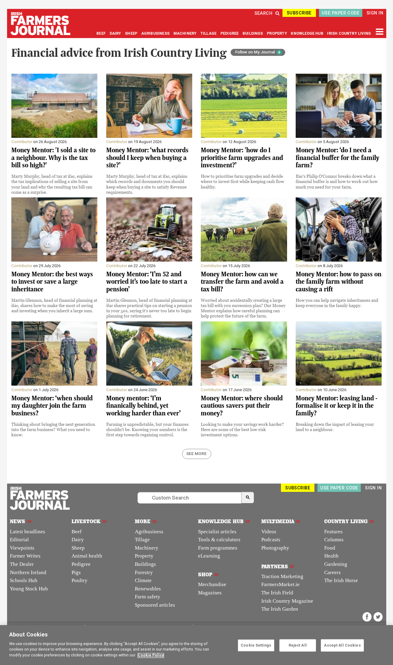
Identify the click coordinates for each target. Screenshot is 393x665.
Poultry (80, 580)
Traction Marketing (282, 576)
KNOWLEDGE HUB (307, 33)
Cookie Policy (151, 655)
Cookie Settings (256, 645)
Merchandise (212, 584)
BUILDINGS (253, 33)
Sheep (78, 548)
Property (144, 556)
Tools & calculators (219, 539)
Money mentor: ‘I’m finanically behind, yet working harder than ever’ (143, 406)
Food (329, 548)
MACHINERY (185, 33)
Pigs (76, 572)
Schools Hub (23, 580)
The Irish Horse (341, 580)
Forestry (144, 572)
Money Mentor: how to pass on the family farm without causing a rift (338, 281)
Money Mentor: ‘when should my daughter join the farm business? (52, 406)
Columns (334, 539)
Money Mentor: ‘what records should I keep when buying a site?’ (147, 157)
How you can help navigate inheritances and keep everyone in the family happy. (337, 303)
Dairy (78, 539)
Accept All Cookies (342, 645)
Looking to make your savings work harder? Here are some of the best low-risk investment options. (242, 429)
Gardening (335, 564)
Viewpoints (22, 548)
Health (331, 556)
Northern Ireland (28, 572)
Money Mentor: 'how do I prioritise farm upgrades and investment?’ (242, 157)
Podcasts (270, 539)
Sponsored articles (155, 605)
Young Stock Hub (29, 589)
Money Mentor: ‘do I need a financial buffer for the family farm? (337, 157)
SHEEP (131, 33)
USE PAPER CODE (340, 12)
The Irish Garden (279, 609)
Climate (143, 580)
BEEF (101, 33)
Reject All (298, 645)
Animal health (87, 556)
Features (333, 532)
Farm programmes (217, 548)
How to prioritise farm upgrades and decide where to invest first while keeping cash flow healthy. (242, 181)
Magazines (210, 593)
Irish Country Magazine (287, 601)
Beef (77, 532)
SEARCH (264, 13)
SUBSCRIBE (299, 12)
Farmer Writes (25, 556)
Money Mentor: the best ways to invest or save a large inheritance (52, 281)
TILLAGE (208, 33)
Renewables (148, 589)
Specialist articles (217, 532)
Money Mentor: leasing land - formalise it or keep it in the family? (336, 406)
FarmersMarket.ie (280, 584)
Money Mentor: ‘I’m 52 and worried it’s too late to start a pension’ (146, 281)
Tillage (142, 539)
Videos (268, 532)
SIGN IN (375, 12)
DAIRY (115, 33)
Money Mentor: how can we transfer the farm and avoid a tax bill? (242, 281)
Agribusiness (149, 532)
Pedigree (81, 564)
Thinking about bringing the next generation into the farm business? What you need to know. (53, 429)
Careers (332, 572)
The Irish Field (277, 593)
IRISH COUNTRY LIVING (349, 33)
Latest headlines (27, 532)
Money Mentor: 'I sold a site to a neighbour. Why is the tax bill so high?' (53, 157)
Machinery (146, 548)
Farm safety (147, 597)
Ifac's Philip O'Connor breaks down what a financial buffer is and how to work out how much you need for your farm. (337, 181)
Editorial (19, 539)
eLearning (209, 556)
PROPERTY (277, 33)
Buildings (145, 564)
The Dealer (22, 564)
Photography (275, 548)
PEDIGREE (230, 33)
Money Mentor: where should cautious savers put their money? (242, 406)
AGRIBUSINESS (155, 33)
